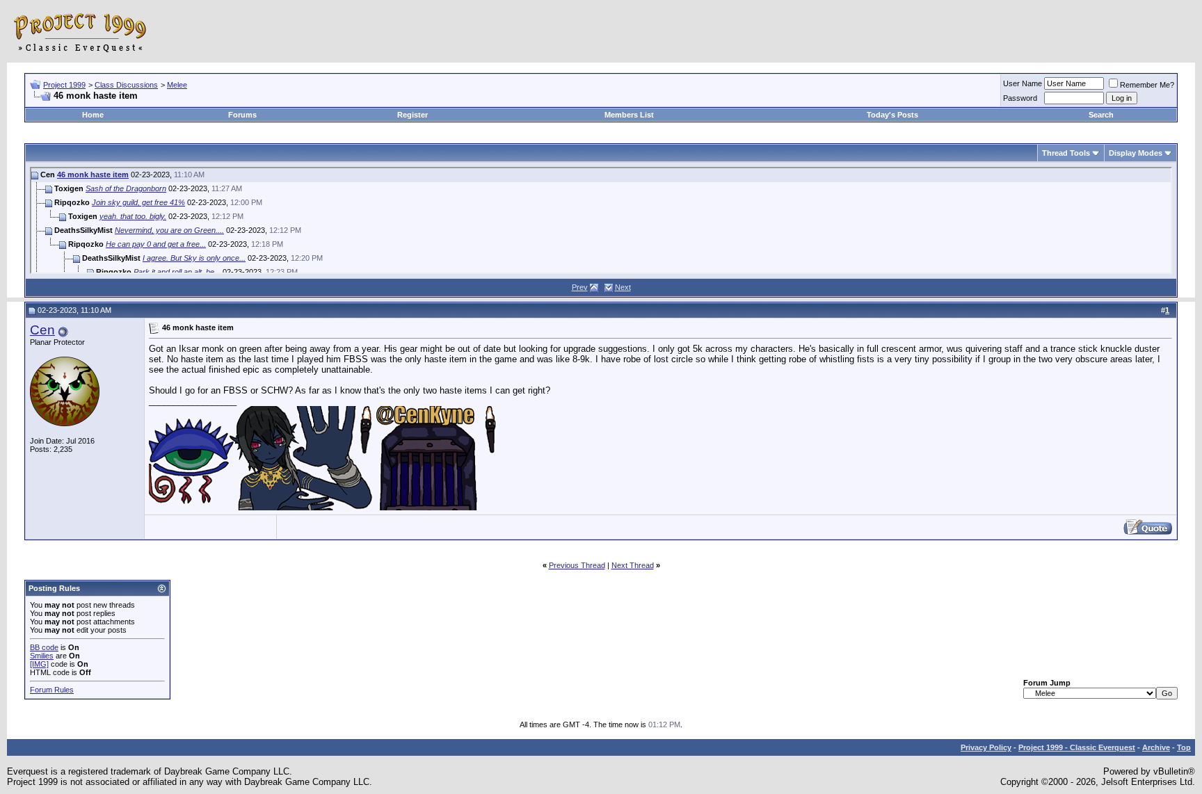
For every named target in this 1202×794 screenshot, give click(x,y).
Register (412, 115)
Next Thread (632, 565)
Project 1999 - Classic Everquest (1076, 747)
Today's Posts (892, 115)
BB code (44, 647)
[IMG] (39, 664)
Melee (177, 85)
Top (1184, 747)
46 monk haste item (93, 174)
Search (1101, 115)
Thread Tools (1066, 153)
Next (623, 287)
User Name (1022, 83)
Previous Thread (577, 565)
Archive (1156, 747)
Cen (42, 330)
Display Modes (1135, 153)
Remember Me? (1147, 85)
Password (1020, 98)
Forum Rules (52, 690)
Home (93, 115)
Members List (629, 115)
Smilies (42, 655)
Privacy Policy (986, 747)
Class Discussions (126, 85)
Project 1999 (64, 85)
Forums (242, 115)
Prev (580, 287)
